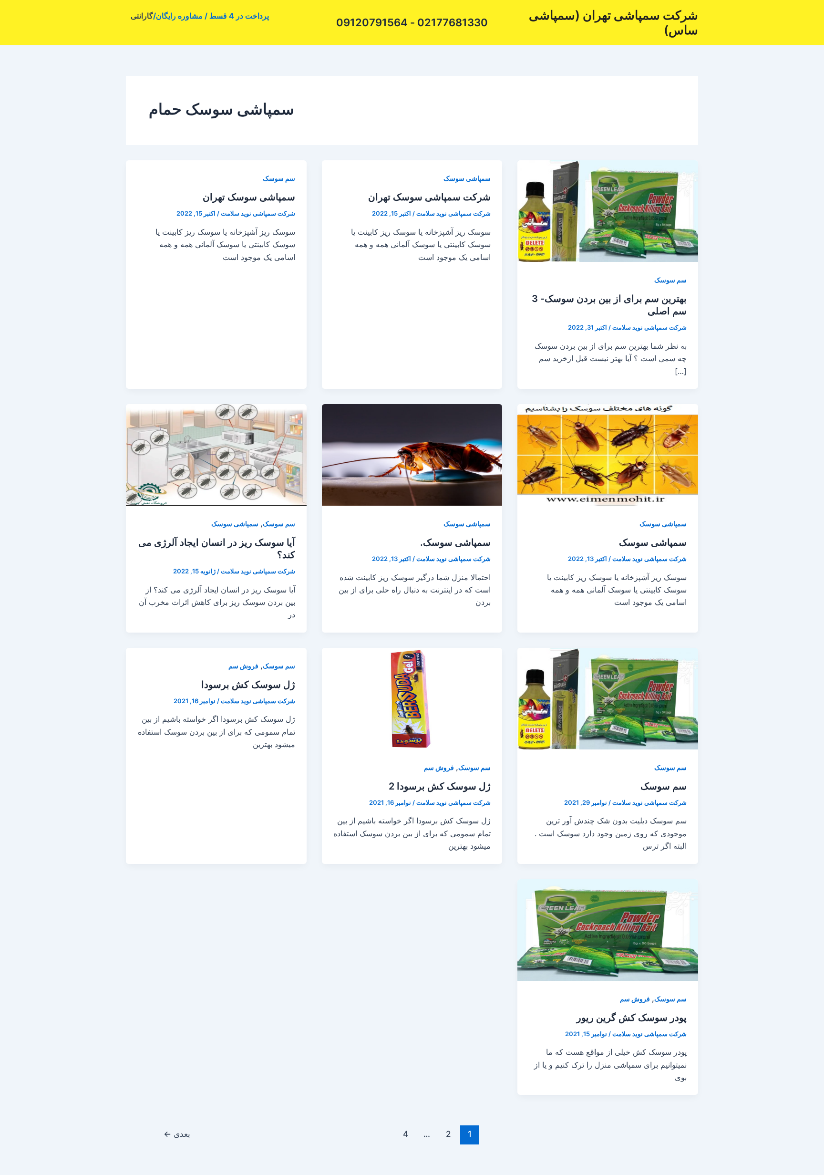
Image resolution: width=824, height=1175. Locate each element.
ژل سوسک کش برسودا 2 (440, 786)
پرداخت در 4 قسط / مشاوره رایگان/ (211, 16)
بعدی (177, 1134)
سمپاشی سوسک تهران (249, 197)
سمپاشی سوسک (467, 178)
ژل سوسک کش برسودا (248, 684)
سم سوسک (670, 280)
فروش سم (439, 767)
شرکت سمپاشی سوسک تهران (429, 197)
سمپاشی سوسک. (455, 542)
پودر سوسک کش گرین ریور (632, 1017)
